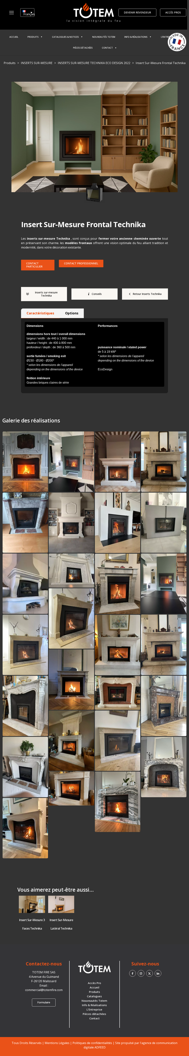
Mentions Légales (57, 1043)
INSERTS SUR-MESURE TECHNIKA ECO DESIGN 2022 (94, 63)
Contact (94, 1018)
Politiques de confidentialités (92, 1043)
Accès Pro (94, 983)
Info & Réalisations (94, 1005)
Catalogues (94, 996)
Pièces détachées (94, 1014)
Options (71, 313)
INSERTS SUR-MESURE (36, 63)
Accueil (94, 987)
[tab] (40, 313)
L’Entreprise (94, 1009)
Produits (10, 63)
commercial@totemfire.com (44, 990)
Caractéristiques (40, 313)
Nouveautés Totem (94, 1000)
